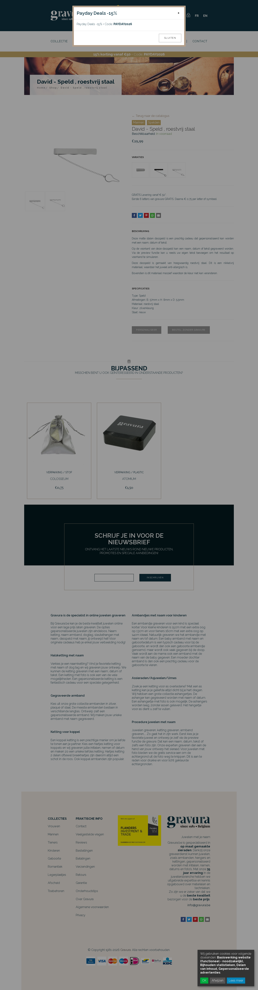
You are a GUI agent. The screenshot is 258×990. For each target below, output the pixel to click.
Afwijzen (217, 980)
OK (204, 980)
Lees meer (236, 980)
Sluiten (170, 37)
